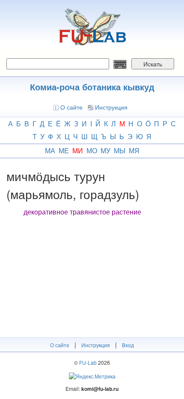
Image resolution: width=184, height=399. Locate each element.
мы (119, 150)
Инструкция (111, 107)
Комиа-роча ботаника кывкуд (92, 86)
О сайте (71, 107)
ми (77, 150)
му (105, 150)
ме (64, 150)
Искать (152, 64)
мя (134, 150)
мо (91, 150)
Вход (128, 344)
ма (50, 150)
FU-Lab (88, 362)
